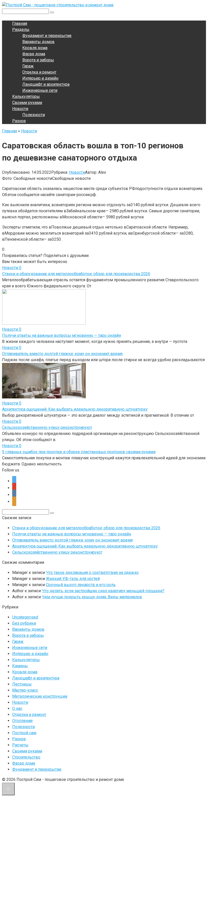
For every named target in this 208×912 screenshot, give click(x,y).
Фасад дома (33, 53)
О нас (17, 708)
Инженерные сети (39, 90)
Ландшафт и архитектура (46, 84)
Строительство (26, 757)
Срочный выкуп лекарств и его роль (81, 584)
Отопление (22, 720)
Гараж (28, 66)
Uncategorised (25, 617)
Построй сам (24, 732)
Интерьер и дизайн (40, 78)
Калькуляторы (26, 96)
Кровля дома (34, 47)
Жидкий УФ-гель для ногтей (73, 578)
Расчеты (20, 745)
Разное (19, 120)
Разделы (20, 29)
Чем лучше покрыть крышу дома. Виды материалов (92, 596)
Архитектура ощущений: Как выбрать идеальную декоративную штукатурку (75, 409)
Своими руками (27, 102)
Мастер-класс (25, 690)
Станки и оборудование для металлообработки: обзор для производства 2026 (76, 273)
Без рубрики (24, 623)
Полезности (33, 114)
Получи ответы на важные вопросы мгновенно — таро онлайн (61, 335)
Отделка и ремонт (39, 72)
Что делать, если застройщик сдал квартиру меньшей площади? (103, 590)
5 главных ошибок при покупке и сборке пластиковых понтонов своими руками (78, 451)
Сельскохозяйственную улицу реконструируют (47, 427)
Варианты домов (38, 41)
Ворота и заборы (38, 60)
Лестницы (22, 684)
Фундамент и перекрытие (47, 35)
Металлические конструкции (39, 696)
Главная (19, 23)
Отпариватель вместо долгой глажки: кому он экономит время (62, 353)
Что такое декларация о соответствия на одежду (92, 572)
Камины (20, 665)
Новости (20, 108)
